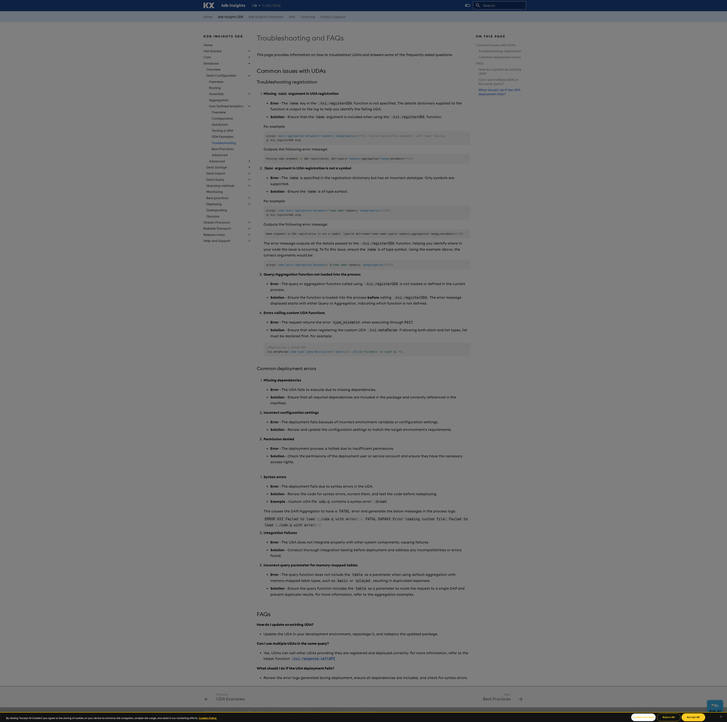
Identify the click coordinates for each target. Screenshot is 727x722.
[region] (363, 717)
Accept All (693, 717)
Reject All (669, 717)
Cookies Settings (643, 717)
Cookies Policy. (208, 718)
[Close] (721, 717)
